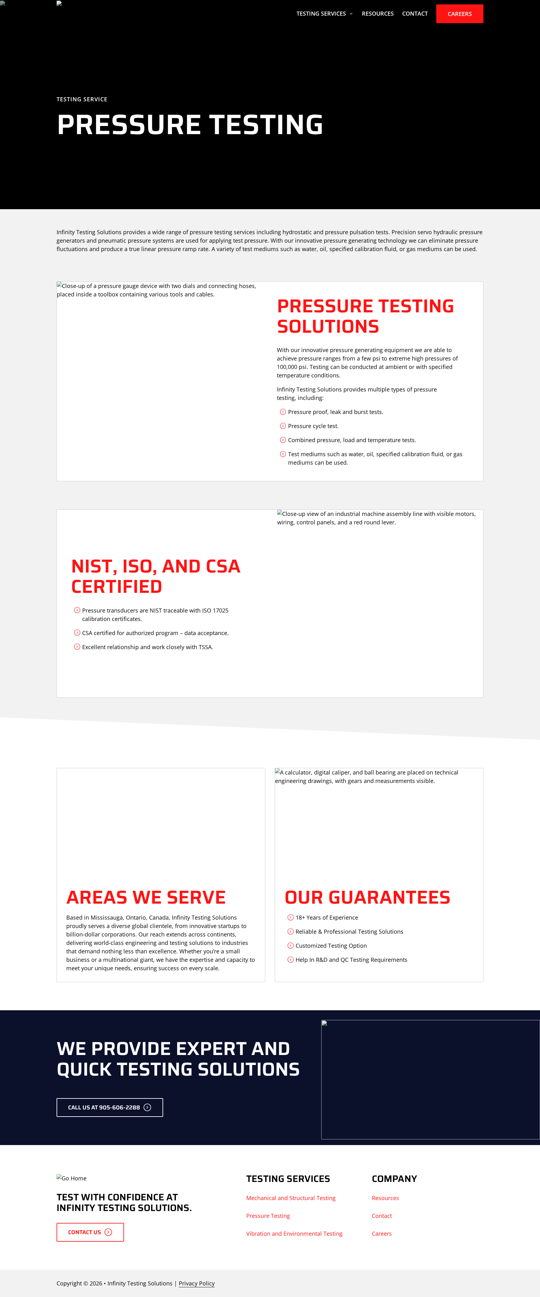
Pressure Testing (268, 1215)
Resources (378, 13)
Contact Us (84, 1232)
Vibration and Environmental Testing (294, 1233)
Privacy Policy (197, 1283)
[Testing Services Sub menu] (351, 14)
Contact (415, 13)
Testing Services (321, 13)
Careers (460, 14)
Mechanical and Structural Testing (291, 1198)
